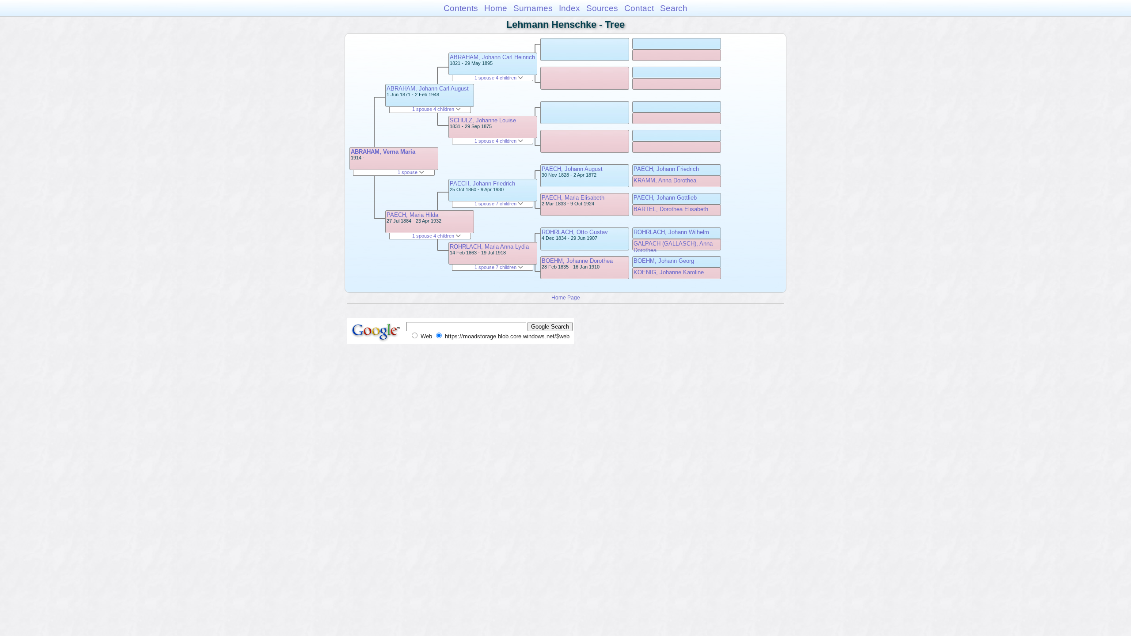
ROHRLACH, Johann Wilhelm (671, 232)
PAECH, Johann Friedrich (482, 183)
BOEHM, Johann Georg (664, 260)
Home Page (565, 297)
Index (569, 8)
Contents (461, 8)
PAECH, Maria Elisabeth (573, 197)
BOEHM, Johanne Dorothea (577, 260)
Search (673, 8)
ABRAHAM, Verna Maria (383, 151)
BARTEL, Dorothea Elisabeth (671, 209)
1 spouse (408, 172)
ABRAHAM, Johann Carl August (428, 88)
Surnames (533, 8)
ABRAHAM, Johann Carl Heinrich (492, 57)
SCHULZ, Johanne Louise (483, 120)
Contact (639, 8)
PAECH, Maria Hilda (412, 215)
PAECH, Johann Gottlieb (665, 197)
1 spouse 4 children (433, 109)
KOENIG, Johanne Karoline (669, 272)
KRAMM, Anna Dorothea (665, 180)
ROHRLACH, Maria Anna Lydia (489, 246)
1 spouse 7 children (496, 203)
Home (495, 8)
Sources (602, 8)
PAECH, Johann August (572, 169)
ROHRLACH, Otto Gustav (575, 232)
